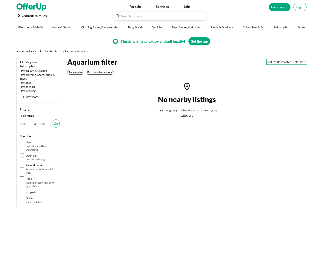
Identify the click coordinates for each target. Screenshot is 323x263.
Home (20, 51)
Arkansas (31, 51)
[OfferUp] (31, 7)
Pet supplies (61, 51)
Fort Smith (45, 51)
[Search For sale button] (117, 16)
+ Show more (30, 97)
